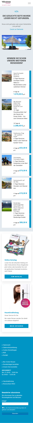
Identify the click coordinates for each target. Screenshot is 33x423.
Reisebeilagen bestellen (11, 364)
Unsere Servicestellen (10, 367)
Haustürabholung (8, 381)
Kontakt (5, 355)
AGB (4, 352)
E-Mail (4, 401)
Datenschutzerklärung (10, 347)
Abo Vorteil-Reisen (9, 362)
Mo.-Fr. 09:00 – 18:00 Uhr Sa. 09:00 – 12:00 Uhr (10, 372)
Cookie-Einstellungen (10, 350)
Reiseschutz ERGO (9, 384)
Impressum (6, 345)
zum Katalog (16, 276)
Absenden (15, 413)
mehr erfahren (16, 326)
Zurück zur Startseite (16, 29)
